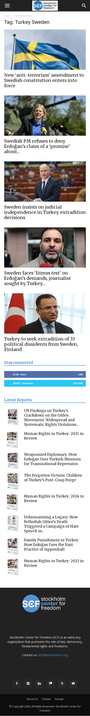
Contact (46, 699)
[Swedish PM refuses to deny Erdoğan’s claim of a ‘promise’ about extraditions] (45, 115)
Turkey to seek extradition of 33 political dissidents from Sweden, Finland (41, 344)
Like (80, 374)
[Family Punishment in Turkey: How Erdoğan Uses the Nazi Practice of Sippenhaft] (12, 546)
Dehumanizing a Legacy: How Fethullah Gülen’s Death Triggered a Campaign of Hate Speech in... (51, 524)
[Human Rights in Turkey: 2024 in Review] (12, 502)
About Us (32, 699)
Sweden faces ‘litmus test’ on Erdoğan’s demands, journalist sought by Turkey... (37, 278)
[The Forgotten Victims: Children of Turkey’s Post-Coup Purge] (12, 481)
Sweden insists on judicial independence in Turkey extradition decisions (45, 212)
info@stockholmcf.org (53, 655)
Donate (59, 699)
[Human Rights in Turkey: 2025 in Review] (12, 439)
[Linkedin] (39, 683)
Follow (78, 383)
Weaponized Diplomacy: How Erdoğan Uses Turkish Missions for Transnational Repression (52, 459)
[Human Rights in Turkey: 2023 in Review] (12, 567)
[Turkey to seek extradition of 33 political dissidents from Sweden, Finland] (45, 313)
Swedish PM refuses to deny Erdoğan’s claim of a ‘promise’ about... (37, 146)
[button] (7, 5)
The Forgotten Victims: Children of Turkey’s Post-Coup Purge (53, 477)
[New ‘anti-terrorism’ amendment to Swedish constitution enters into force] (45, 49)
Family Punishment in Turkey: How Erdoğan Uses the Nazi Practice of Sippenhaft (51, 545)
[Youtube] (73, 683)
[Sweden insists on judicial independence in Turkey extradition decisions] (45, 181)
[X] (62, 683)
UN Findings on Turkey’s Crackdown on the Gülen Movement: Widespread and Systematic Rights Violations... (51, 417)
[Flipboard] (28, 683)
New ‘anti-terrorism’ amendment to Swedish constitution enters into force (44, 80)
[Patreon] (50, 683)
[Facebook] (17, 683)
